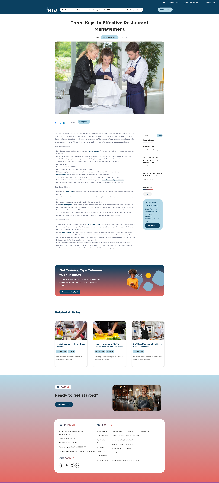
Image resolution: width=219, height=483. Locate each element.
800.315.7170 (74, 438)
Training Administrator (133, 436)
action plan (69, 192)
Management (84, 122)
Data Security (145, 431)
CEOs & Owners (116, 449)
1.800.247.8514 (174, 3)
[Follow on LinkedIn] (67, 465)
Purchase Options (133, 10)
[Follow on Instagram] (72, 465)
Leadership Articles (109, 37)
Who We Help (93, 10)
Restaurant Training (117, 444)
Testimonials (130, 444)
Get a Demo (152, 225)
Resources (118, 10)
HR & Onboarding (102, 436)
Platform (80, 10)
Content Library (102, 456)
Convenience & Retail (118, 440)
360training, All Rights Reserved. (111, 460)
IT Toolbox (136, 460)
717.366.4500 (72, 443)
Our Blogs (95, 37)
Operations (129, 431)
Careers (128, 449)
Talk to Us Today (63, 405)
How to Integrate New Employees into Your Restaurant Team (151, 160)
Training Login (211, 3)
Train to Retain (148, 146)
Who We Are (130, 440)
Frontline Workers (102, 431)
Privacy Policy (127, 460)
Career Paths (101, 451)
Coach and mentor (62, 175)
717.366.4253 (80, 451)
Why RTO (106, 10)
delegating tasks (67, 205)
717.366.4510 (90, 451)
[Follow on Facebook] (61, 465)
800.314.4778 (82, 447)
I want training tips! (70, 292)
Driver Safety (101, 447)
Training (155, 150)
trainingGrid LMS (116, 431)
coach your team (94, 224)
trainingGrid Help (192, 3)
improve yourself (93, 151)
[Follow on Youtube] (77, 465)
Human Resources (148, 150)
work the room (67, 232)
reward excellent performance (113, 180)
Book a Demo (165, 9)
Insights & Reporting (117, 436)
